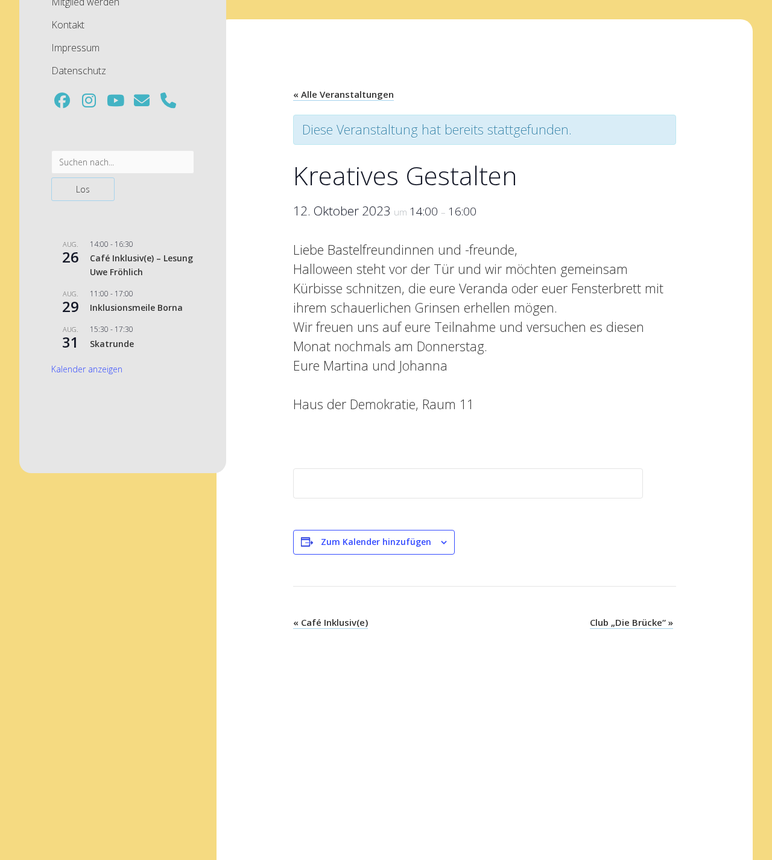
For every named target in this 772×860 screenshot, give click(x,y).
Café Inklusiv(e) (330, 622)
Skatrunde (112, 343)
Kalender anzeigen (86, 369)
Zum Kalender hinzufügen (376, 541)
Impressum (75, 47)
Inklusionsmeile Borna (136, 307)
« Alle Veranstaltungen (343, 94)
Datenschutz (78, 70)
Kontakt (67, 24)
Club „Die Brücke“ (631, 622)
